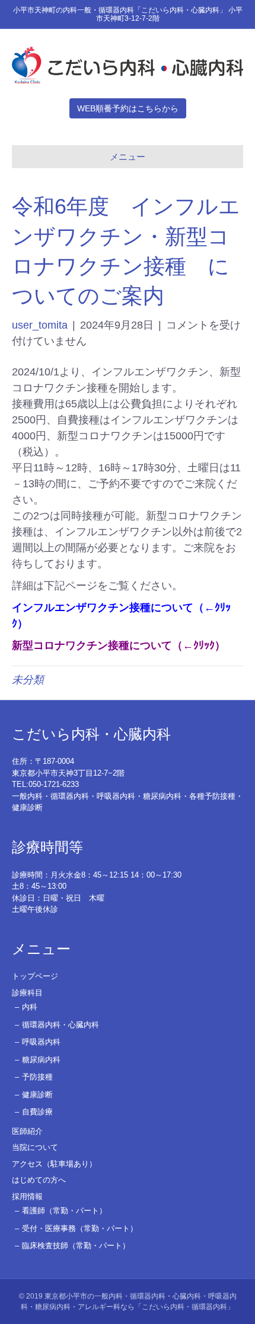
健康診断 (37, 1094)
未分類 (28, 680)
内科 (29, 1006)
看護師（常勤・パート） (64, 1210)
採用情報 (27, 1196)
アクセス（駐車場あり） (54, 1163)
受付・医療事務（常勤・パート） (80, 1228)
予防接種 (37, 1076)
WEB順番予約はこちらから (128, 108)
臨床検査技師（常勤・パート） (76, 1245)
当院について (35, 1147)
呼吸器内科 (41, 1041)
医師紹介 (27, 1131)
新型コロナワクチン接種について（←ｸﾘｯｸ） (118, 645)
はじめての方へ (39, 1179)
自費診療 (37, 1111)
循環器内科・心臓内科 (60, 1024)
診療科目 (27, 992)
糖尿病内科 (41, 1059)
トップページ (35, 976)
